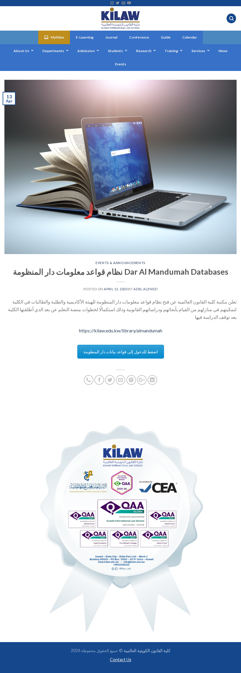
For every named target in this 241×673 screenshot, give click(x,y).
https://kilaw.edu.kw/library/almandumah (120, 330)
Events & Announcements (120, 263)
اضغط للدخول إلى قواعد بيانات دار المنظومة (120, 351)
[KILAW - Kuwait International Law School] (120, 18)
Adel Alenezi (145, 289)
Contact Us (120, 659)
